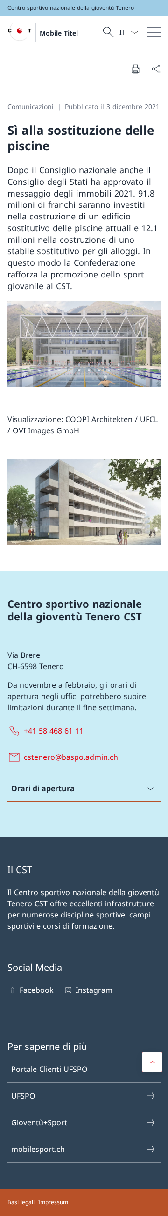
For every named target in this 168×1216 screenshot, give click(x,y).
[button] (152, 1062)
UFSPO (23, 1096)
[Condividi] (156, 68)
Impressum (53, 1202)
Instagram (94, 990)
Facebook (37, 990)
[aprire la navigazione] (154, 32)
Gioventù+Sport (39, 1122)
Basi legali (21, 1202)
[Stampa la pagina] (135, 68)
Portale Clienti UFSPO (49, 1069)
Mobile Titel (59, 33)
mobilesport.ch (38, 1149)
